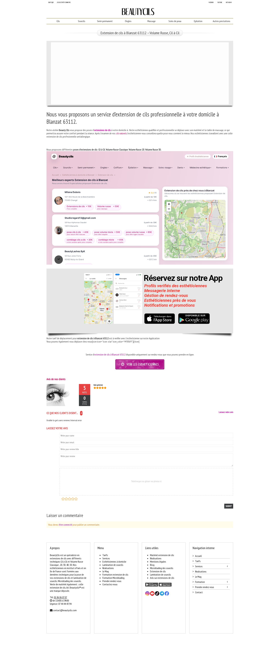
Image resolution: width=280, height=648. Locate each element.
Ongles (128, 21)
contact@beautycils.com (65, 610)
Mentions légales (158, 561)
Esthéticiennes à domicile (114, 561)
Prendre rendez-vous (111, 581)
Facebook (211, 2)
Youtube (219, 2)
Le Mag (105, 571)
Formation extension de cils (115, 574)
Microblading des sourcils (161, 568)
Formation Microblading (113, 577)
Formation (200, 581)
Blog (152, 564)
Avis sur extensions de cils (162, 577)
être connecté (65, 524)
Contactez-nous (109, 584)
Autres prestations (221, 21)
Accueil (198, 556)
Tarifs (105, 555)
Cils (58, 21)
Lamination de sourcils (112, 564)
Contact (199, 592)
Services (106, 558)
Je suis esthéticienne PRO (63, 2)
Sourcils (81, 21)
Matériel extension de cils (162, 555)
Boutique (50, 2)
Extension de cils (158, 571)
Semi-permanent (105, 21)
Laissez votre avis (226, 412)
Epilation (198, 21)
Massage (151, 21)
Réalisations (108, 568)
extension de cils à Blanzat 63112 (110, 354)
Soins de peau (175, 21)
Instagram (229, 2)
